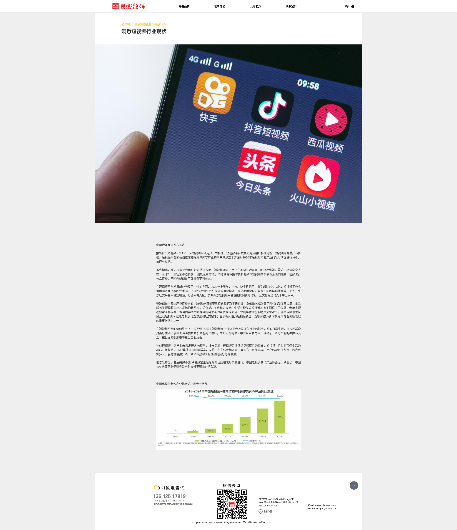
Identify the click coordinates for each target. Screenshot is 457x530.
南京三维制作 (173, 504)
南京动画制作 (160, 504)
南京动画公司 (186, 504)
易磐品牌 (184, 6)
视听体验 (219, 6)
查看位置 (267, 511)
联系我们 (291, 6)
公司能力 (255, 6)
